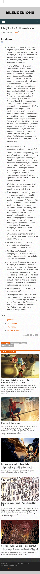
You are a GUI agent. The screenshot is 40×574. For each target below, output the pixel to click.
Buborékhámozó (15, 343)
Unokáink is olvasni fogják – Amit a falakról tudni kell (19, 504)
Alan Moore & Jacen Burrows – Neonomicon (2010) (19, 546)
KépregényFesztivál (8, 345)
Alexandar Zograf (13, 330)
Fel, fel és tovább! (6, 568)
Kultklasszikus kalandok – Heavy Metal (15, 464)
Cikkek (24, 343)
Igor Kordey (11, 320)
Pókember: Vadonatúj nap (10, 423)
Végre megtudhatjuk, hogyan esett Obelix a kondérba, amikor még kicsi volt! (17, 381)
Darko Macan (12, 323)
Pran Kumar (11, 327)
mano (15, 32)
